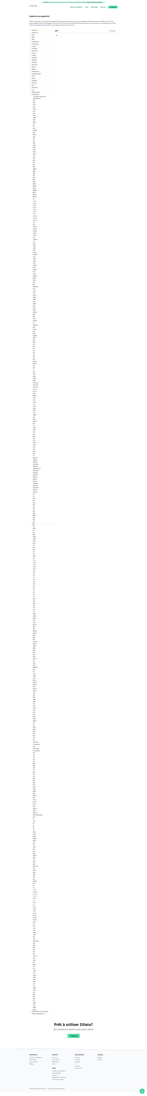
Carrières (77, 1059)
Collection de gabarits (35, 1057)
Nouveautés (32, 1059)
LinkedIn (77, 1066)
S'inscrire (113, 7)
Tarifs (86, 7)
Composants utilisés (58, 1079)
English (99, 1057)
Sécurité (54, 1075)
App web (103, 7)
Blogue (31, 1064)
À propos (77, 1057)
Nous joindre (78, 1068)
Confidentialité (56, 1073)
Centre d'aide (33, 1062)
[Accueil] (33, 7)
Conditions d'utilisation (58, 1071)
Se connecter (56, 1059)
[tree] (41, 522)
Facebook (77, 1062)
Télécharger (94, 7)
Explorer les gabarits (76, 7)
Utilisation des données (59, 1077)
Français (99, 1059)
